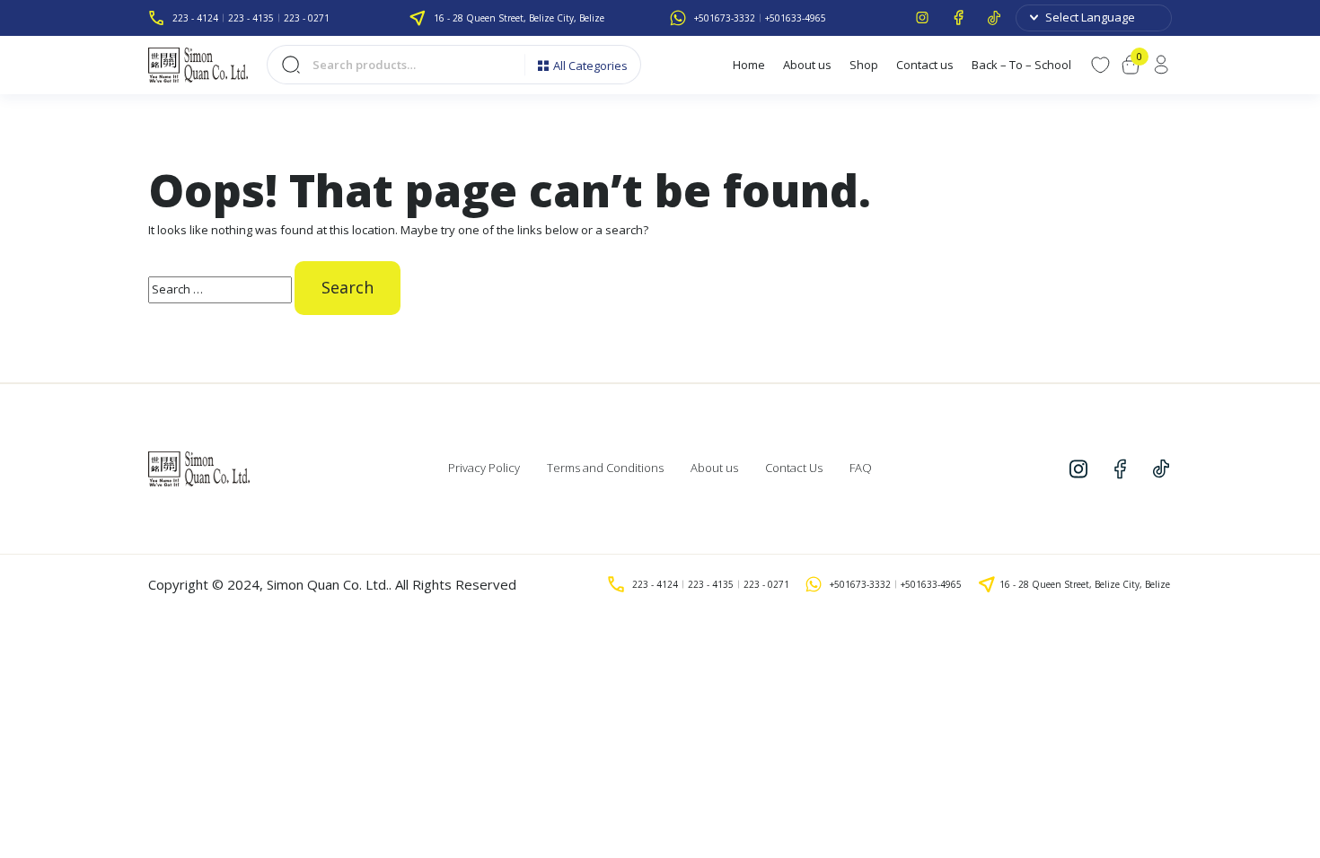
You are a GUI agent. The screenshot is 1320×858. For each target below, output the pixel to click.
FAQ (860, 468)
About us (807, 65)
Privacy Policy (484, 468)
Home (749, 65)
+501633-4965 (795, 17)
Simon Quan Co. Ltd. (328, 584)
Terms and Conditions (605, 468)
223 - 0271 (307, 17)
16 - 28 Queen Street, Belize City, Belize (519, 17)
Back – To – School (1021, 65)
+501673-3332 (724, 17)
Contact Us (794, 468)
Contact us (925, 65)
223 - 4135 (251, 17)
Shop (863, 65)
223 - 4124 (195, 17)
